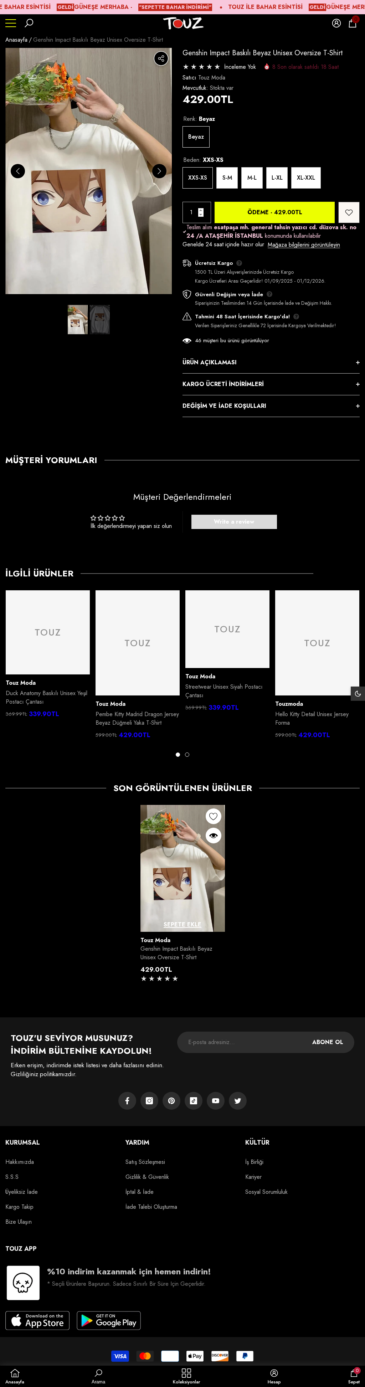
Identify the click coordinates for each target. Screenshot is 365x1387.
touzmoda (289, 704)
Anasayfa (16, 40)
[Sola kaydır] (18, 171)
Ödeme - (274, 212)
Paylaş (161, 58)
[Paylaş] (161, 58)
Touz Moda (211, 77)
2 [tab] (187, 754)
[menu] (10, 23)
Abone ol (327, 1042)
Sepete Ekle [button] (182, 924)
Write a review (234, 522)
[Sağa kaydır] (159, 171)
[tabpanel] (48, 655)
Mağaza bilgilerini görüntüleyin (304, 245)
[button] (29, 23)
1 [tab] (178, 754)
